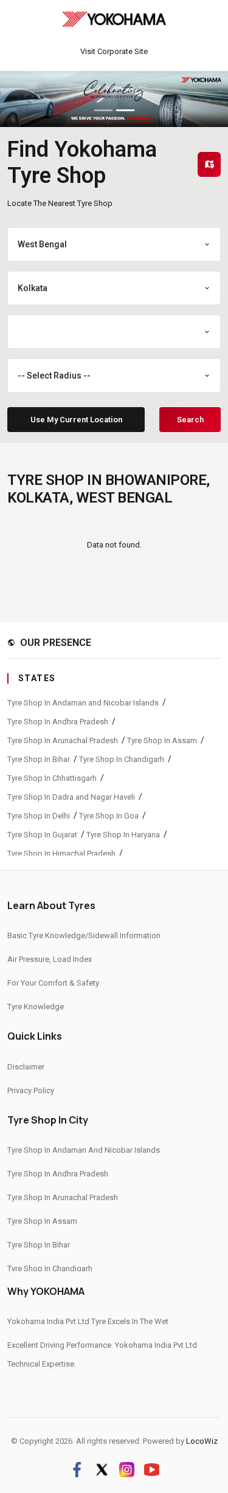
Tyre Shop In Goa (109, 815)
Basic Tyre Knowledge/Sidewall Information (84, 935)
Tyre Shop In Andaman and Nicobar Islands (83, 702)
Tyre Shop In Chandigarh (121, 759)
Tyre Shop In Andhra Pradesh (57, 721)
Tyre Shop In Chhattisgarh (52, 778)
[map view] (209, 164)
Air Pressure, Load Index (49, 959)
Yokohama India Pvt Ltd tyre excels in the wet (87, 1321)
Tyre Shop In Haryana (123, 834)
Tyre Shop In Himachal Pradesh (61, 853)
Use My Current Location (76, 419)
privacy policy (30, 1090)
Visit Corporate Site (114, 51)
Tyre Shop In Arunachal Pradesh (62, 740)
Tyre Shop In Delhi (38, 815)
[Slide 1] (103, 110)
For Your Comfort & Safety (53, 982)
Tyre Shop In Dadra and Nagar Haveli (71, 796)
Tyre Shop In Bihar (38, 759)
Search (190, 419)
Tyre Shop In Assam (162, 740)
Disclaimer (25, 1066)
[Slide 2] (125, 110)
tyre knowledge (35, 1006)
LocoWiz (202, 1441)
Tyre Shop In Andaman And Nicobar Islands (83, 1150)
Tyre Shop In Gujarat (42, 834)
